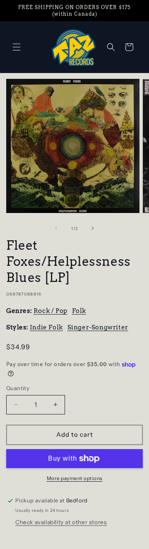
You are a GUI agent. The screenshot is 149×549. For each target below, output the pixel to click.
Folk (79, 311)
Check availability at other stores (61, 522)
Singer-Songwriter (97, 327)
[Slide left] (56, 228)
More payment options (75, 478)
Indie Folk (46, 327)
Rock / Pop (50, 311)
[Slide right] (93, 228)
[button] (16, 47)
